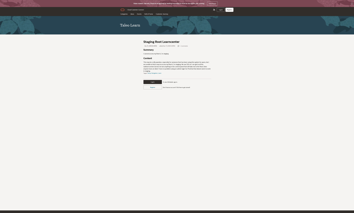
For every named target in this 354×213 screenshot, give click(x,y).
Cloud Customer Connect (135, 10)
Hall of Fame (148, 14)
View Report (212, 3)
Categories (124, 14)
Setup (149, 73)
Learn (159, 73)
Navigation (154, 73)
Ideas (132, 14)
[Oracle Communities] (214, 10)
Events (139, 14)
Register (152, 87)
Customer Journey (162, 14)
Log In (153, 82)
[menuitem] (221, 10)
